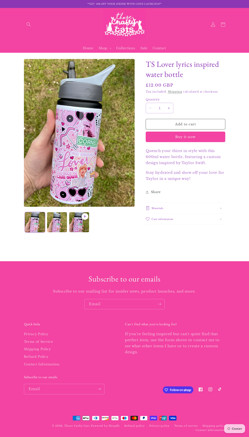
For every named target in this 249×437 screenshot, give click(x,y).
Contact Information (42, 364)
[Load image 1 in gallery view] (35, 222)
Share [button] (156, 192)
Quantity (153, 99)
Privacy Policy (36, 334)
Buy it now (185, 137)
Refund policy (134, 425)
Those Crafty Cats (77, 425)
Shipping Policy (37, 349)
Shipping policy (213, 425)
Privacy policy (159, 425)
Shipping (175, 91)
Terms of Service (38, 342)
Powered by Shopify (105, 425)
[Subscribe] (160, 304)
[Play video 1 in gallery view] (79, 222)
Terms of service (186, 425)
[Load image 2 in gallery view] (57, 222)
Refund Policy (36, 357)
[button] (29, 25)
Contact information (210, 430)
